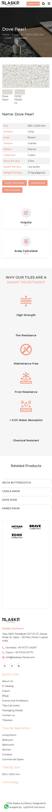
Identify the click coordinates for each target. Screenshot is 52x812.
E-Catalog (8, 686)
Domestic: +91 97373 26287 (21, 647)
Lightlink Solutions (34, 807)
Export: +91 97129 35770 (19, 652)
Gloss (8, 38)
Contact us (8, 715)
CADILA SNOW (11, 491)
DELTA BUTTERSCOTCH (16, 482)
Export (6, 691)
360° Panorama (12, 190)
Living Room (9, 735)
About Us (7, 681)
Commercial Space (13, 759)
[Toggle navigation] (48, 4)
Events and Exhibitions (15, 700)
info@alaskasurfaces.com (20, 657)
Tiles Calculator (11, 705)
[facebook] (11, 665)
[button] (46, 76)
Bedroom (7, 740)
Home (5, 34)
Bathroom (8, 744)
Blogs (5, 695)
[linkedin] (18, 665)
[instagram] (4, 665)
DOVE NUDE (9, 499)
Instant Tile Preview (14, 183)
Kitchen (6, 749)
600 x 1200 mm (35, 34)
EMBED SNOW (11, 508)
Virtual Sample (38, 183)
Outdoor (7, 754)
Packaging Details (12, 710)
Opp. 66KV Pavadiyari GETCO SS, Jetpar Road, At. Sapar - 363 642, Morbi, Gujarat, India (25, 637)
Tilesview (7, 720)
